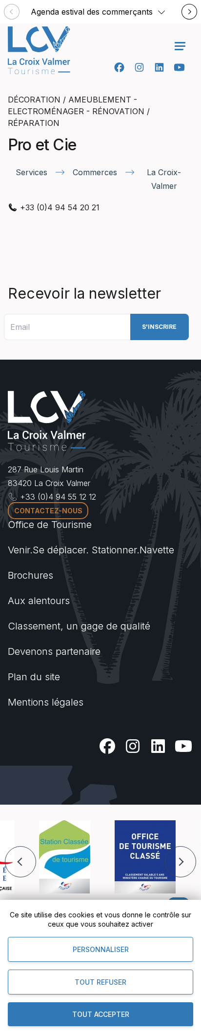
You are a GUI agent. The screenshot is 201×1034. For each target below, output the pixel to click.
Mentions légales (45, 702)
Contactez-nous (48, 511)
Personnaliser (101, 949)
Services (31, 172)
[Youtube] (179, 67)
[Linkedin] (159, 67)
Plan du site (34, 677)
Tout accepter (100, 1014)
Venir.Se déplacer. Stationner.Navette (91, 550)
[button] (161, 12)
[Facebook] (119, 67)
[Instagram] (139, 67)
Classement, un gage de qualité (79, 626)
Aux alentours (39, 601)
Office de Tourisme (50, 524)
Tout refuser (100, 982)
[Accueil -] (39, 50)
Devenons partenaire (54, 651)
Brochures (30, 575)
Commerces (95, 172)
